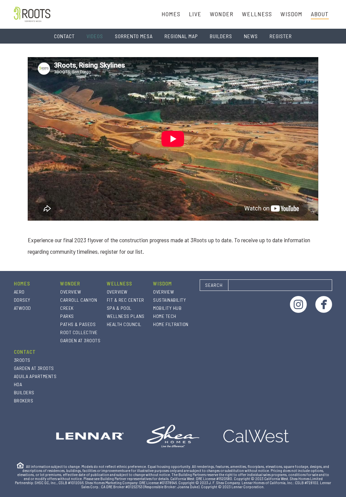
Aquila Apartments (35, 376)
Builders (221, 36)
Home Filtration (171, 324)
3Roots (22, 360)
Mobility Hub (167, 308)
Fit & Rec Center (125, 300)
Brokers (23, 400)
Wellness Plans (126, 316)
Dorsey (22, 300)
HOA (18, 384)
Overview (70, 292)
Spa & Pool (119, 308)
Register (281, 36)
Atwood (22, 308)
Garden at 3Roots (80, 340)
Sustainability (169, 300)
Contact (64, 36)
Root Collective (79, 332)
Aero (19, 292)
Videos (94, 36)
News (251, 36)
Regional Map (181, 36)
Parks (67, 316)
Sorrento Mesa (134, 36)
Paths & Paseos (78, 324)
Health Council (124, 324)
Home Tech (164, 316)
